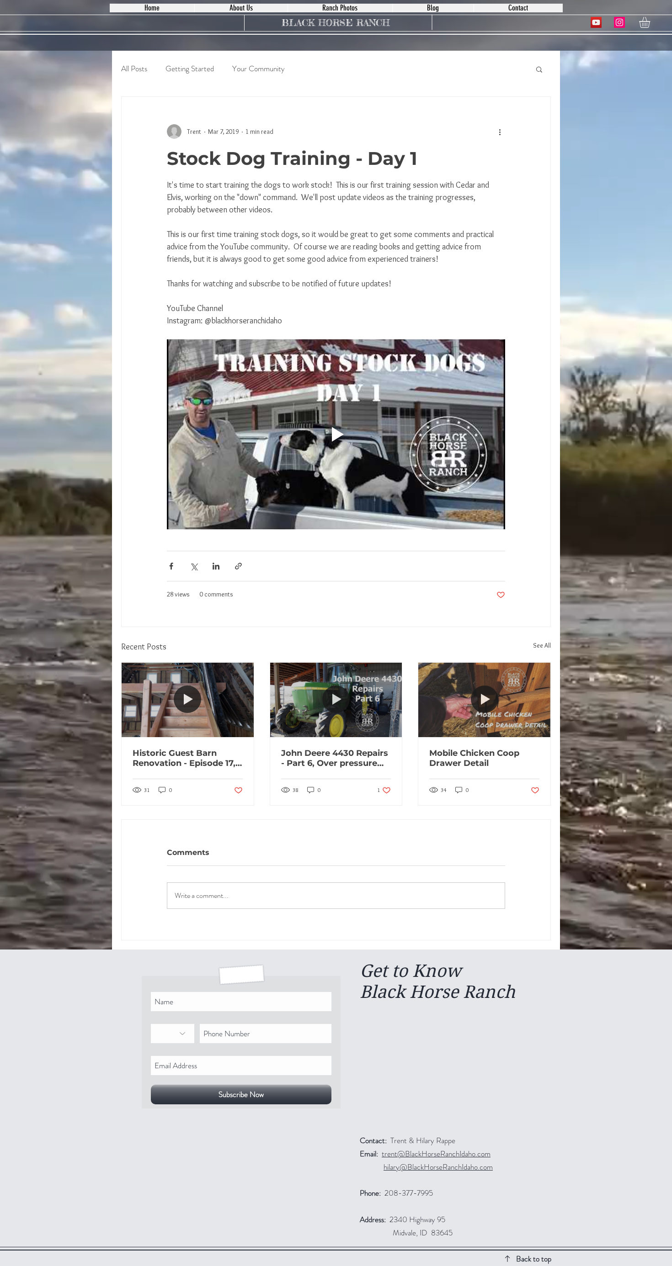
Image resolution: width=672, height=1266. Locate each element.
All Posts (134, 68)
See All (542, 645)
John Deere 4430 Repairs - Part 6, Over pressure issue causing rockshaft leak (334, 758)
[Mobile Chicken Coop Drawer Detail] (484, 700)
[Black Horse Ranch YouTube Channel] (596, 22)
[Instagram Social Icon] (619, 22)
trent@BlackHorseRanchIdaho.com (436, 1153)
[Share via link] (238, 566)
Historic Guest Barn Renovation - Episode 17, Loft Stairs (184, 758)
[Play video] (336, 434)
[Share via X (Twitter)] (193, 566)
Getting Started (189, 68)
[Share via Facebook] (171, 566)
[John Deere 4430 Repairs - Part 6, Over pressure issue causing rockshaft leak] (336, 700)
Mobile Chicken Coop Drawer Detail (474, 758)
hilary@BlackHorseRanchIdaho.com (438, 1166)
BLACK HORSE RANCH (335, 22)
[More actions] (499, 131)
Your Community (258, 68)
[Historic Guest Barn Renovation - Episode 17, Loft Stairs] (188, 700)
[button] (651, 22)
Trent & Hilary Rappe (407, 1140)
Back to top (533, 1258)
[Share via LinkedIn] (216, 566)
